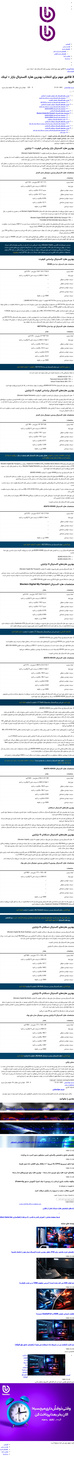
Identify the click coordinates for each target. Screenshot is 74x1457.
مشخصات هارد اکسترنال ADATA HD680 (55, 109)
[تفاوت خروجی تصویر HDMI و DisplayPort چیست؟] (55, 1309)
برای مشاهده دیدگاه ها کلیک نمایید (30, 1204)
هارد (68, 71)
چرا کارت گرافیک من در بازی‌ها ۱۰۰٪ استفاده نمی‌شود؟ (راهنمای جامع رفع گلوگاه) (44, 1344)
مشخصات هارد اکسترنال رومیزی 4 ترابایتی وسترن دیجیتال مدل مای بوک (47, 124)
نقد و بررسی (66, 46)
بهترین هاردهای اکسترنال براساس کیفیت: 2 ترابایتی (55, 104)
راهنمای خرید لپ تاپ (59, 51)
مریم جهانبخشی (69, 87)
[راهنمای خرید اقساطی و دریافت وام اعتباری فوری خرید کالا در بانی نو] (37, 1440)
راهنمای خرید (66, 49)
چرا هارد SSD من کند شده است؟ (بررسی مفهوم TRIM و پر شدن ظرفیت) (46, 1283)
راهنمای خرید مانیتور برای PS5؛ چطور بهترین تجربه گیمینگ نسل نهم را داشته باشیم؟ (42, 1252)
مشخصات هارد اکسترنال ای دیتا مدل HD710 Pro (53, 102)
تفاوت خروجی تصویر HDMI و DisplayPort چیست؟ (55, 1313)
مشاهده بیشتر (69, 1085)
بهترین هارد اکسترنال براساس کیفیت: (59, 100)
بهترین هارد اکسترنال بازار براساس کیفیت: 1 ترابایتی (55, 96)
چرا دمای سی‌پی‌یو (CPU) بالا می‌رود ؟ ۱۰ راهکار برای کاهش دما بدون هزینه (39, 1118)
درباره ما (67, 59)
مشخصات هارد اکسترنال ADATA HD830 (55, 117)
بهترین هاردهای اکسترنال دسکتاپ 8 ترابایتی (57, 128)
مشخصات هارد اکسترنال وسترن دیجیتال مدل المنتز (52, 98)
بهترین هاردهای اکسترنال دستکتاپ (57, 119)
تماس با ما (67, 56)
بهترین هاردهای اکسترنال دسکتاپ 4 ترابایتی (57, 122)
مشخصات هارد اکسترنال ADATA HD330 (55, 115)
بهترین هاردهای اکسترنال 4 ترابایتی (59, 111)
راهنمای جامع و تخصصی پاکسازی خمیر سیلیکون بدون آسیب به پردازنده (40, 1109)
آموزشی (68, 44)
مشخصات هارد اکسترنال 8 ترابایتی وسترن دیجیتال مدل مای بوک (49, 130)
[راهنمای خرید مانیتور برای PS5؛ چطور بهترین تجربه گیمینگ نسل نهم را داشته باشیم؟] (55, 1247)
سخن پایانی (63, 132)
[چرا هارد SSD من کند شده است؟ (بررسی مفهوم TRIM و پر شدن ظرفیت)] (55, 1278)
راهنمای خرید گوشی (60, 54)
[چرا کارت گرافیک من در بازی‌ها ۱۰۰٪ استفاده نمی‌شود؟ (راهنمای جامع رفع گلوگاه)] (55, 1340)
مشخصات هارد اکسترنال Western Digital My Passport (53, 113)
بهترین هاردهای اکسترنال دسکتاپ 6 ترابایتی (57, 126)
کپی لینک (52, 1080)
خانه (72, 69)
